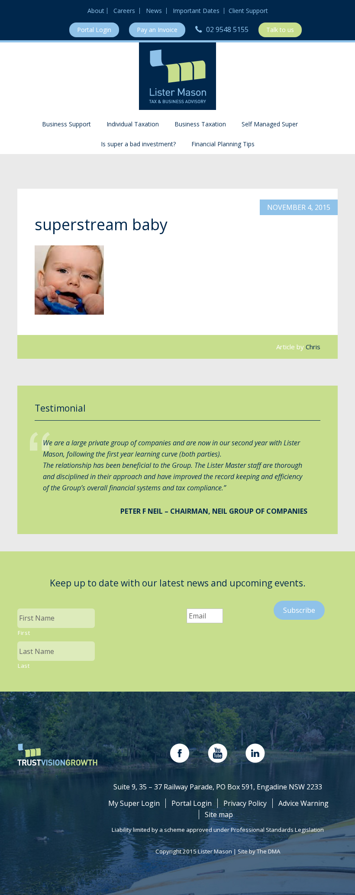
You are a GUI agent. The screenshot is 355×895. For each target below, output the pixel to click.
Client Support (248, 11)
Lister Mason (177, 76)
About (95, 11)
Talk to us (280, 30)
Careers (124, 11)
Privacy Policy (245, 803)
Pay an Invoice (157, 30)
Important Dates (196, 11)
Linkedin (255, 753)
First (24, 633)
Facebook (180, 753)
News (154, 11)
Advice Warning (303, 803)
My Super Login (134, 803)
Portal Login (94, 30)
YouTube (217, 753)
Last (24, 666)
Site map (219, 814)
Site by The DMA (259, 851)
